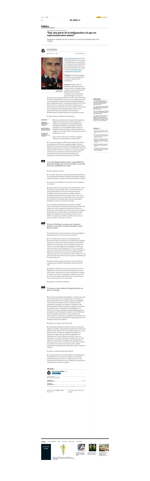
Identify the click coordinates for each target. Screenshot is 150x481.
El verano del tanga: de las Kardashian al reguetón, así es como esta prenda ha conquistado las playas (101, 135)
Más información (50, 391)
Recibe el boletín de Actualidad (54, 377)
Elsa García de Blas (52, 49)
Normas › (84, 380)
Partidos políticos (73, 386)
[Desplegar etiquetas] (85, 386)
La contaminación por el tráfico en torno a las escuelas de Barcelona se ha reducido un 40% (101, 112)
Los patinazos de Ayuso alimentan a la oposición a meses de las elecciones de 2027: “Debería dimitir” (101, 149)
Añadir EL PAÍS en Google (81, 53)
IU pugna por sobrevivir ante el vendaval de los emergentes (45, 124)
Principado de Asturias (65, 386)
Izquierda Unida (57, 386)
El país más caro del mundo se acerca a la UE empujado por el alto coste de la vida (101, 131)
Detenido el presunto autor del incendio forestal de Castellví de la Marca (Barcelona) (100, 107)
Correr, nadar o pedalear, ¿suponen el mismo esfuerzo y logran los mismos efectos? (101, 145)
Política (45, 26)
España (78, 386)
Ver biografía (55, 373)
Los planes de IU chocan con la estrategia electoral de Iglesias (45, 134)
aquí (71, 391)
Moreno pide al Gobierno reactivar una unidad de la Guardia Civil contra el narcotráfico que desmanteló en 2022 (100, 102)
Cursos (58, 441)
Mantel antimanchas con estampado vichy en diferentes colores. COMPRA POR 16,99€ (103, 454)
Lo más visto (96, 128)
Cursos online (64, 441)
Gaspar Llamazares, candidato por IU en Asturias (56, 30)
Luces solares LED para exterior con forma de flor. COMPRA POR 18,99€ (91, 453)
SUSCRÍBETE (99, 17)
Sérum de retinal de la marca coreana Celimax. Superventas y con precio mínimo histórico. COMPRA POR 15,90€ (63, 458)
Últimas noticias (96, 98)
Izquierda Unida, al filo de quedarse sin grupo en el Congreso (45, 129)
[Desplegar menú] (42, 20)
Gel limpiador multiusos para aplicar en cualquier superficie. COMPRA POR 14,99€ (80, 454)
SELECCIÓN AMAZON (52, 441)
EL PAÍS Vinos (78, 441)
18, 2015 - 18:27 (53, 50)
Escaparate (43, 441)
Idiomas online (71, 441)
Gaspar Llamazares (70, 58)
